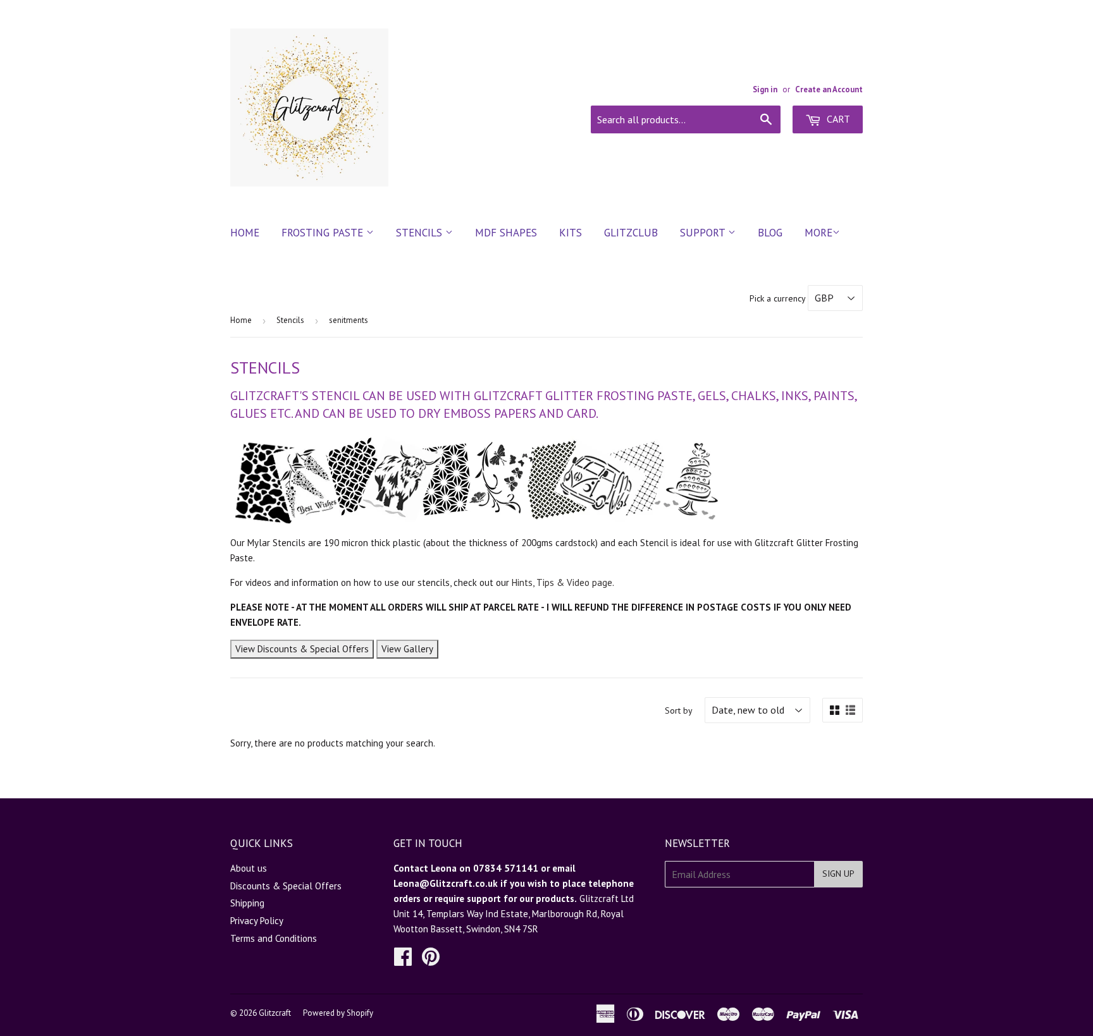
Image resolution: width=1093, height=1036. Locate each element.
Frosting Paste (323, 233)
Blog (770, 233)
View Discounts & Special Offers (302, 649)
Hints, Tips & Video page (562, 582)
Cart (837, 119)
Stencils (420, 233)
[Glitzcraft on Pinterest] (430, 960)
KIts (570, 233)
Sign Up (838, 873)
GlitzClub (631, 233)
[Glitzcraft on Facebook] (402, 960)
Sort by (679, 710)
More (818, 233)
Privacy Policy (256, 921)
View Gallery (407, 649)
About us (248, 868)
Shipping (247, 903)
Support (704, 233)
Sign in (765, 89)
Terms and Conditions (273, 938)
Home (244, 233)
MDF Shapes (506, 233)
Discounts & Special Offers (286, 886)
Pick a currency (779, 298)
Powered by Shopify (338, 1013)
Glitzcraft (275, 1013)
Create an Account (829, 89)
